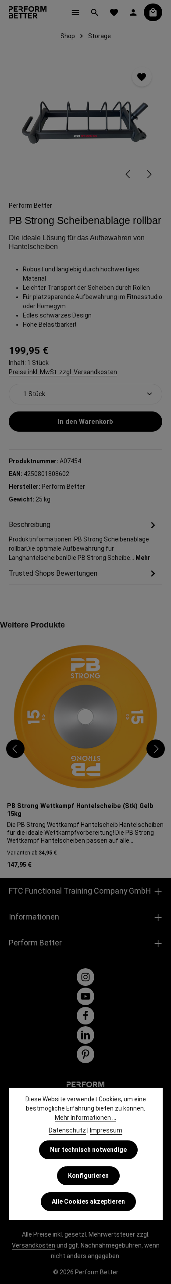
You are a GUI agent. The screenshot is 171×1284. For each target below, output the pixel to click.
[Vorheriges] (128, 174)
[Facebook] (85, 1015)
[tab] (83, 540)
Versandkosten (33, 1245)
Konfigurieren (88, 1175)
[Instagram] (85, 977)
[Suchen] (94, 12)
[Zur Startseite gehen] (27, 12)
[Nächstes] (148, 174)
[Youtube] (85, 996)
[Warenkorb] (153, 12)
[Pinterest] (85, 1054)
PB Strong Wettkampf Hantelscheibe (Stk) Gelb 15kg (80, 810)
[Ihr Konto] (133, 12)
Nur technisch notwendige (88, 1149)
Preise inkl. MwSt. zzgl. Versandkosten (63, 371)
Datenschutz (67, 1130)
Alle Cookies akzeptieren (88, 1201)
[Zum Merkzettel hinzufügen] (142, 77)
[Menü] (75, 12)
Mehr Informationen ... (85, 1117)
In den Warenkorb (85, 422)
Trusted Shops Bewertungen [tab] (53, 573)
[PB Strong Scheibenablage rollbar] (85, 122)
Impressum (106, 1130)
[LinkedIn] (85, 1035)
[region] (85, 122)
